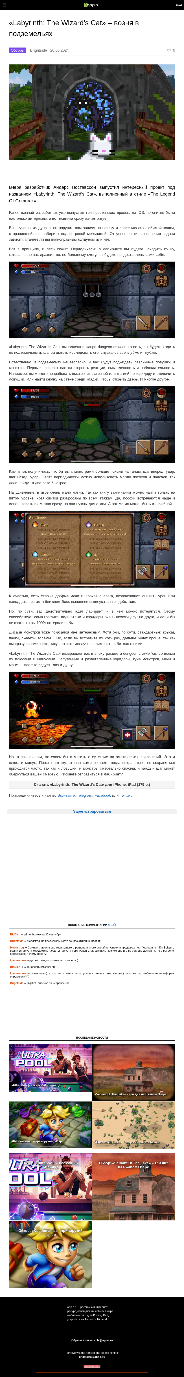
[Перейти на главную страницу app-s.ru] (92, 4)
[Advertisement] (92, 872)
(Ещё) (112, 925)
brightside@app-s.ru (92, 1357)
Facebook (102, 795)
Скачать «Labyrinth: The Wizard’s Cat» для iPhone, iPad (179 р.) (92, 784)
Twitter (125, 795)
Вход (178, 4)
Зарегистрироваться (92, 811)
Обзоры (17, 50)
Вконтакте (66, 795)
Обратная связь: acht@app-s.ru (92, 1340)
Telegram (84, 795)
